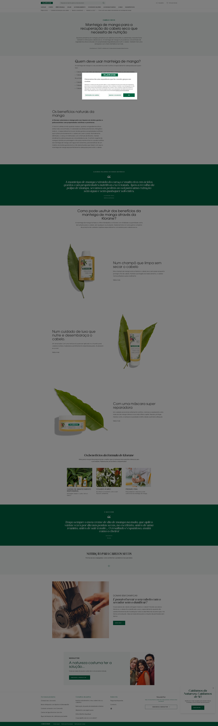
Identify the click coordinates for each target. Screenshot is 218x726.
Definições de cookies (92, 95)
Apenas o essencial (115, 95)
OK (129, 95)
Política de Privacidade (122, 90)
